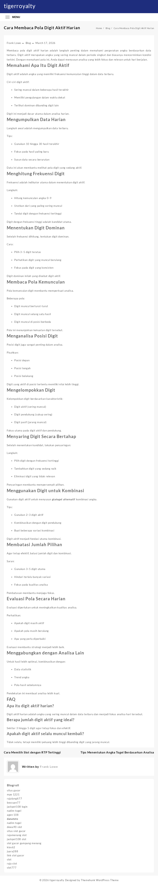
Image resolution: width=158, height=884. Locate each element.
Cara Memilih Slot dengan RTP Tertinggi (32, 752)
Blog (28, 42)
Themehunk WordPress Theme (100, 880)
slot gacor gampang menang (24, 843)
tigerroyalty (19, 5)
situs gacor (13, 790)
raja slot (12, 863)
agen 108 (13, 814)
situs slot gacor (16, 831)
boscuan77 (13, 802)
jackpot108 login (17, 806)
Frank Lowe (14, 42)
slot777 (12, 867)
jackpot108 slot (16, 839)
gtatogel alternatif (63, 499)
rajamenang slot (17, 835)
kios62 (11, 847)
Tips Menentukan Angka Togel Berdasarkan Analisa (117, 752)
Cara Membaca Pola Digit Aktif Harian (42, 27)
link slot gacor (15, 855)
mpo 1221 (13, 794)
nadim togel (14, 810)
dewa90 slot (14, 826)
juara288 (12, 851)
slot (9, 859)
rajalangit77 (14, 798)
